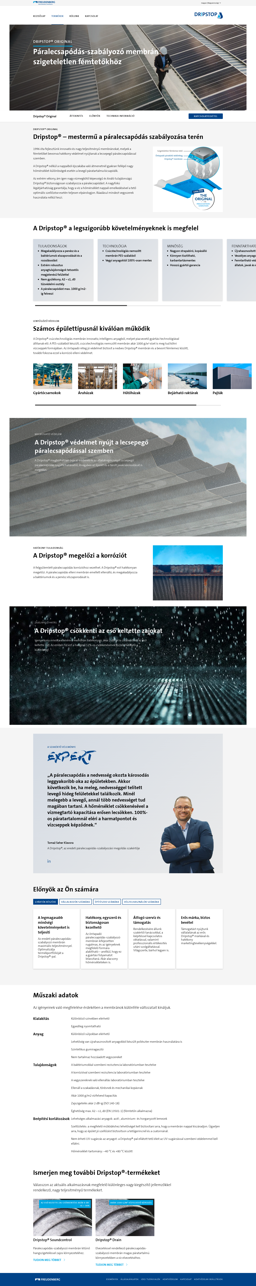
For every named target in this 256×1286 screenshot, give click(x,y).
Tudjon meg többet (47, 1260)
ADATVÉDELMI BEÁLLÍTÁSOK (208, 1279)
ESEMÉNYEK (112, 1279)
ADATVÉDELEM (170, 1279)
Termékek (57, 16)
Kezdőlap (39, 16)
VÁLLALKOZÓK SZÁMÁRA (75, 901)
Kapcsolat (91, 16)
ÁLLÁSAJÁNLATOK (130, 1279)
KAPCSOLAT (186, 1279)
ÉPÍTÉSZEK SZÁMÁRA (107, 901)
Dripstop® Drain (108, 1239)
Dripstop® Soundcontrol (52, 1239)
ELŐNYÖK (94, 115)
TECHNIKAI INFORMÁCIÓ (121, 115)
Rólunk (74, 16)
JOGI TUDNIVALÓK (150, 1279)
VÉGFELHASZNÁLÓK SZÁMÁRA (141, 901)
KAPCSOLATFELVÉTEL (205, 116)
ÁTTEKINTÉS (76, 115)
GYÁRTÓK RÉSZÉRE (45, 901)
